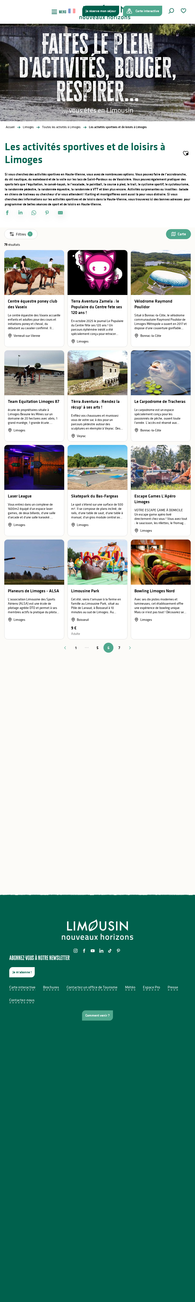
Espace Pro (151, 987)
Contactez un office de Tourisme (92, 987)
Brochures (51, 987)
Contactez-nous (21, 1000)
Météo (130, 987)
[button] (171, 11)
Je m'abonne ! (22, 972)
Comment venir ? (97, 1015)
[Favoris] (184, 10)
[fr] (72, 11)
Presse (173, 987)
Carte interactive (22, 987)
